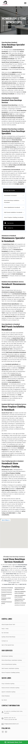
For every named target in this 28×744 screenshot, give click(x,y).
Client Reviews (6, 696)
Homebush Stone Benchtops (18, 25)
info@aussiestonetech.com (11, 723)
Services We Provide (9, 190)
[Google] (6, 732)
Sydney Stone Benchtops (8, 636)
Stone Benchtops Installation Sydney (12, 660)
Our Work (4, 700)
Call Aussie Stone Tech (14, 742)
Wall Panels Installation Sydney (10, 668)
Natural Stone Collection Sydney (10, 687)
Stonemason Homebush (10, 195)
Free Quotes (10, 223)
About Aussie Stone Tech (8, 624)
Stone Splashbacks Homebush (12, 207)
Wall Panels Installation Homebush (13, 212)
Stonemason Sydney (7, 656)
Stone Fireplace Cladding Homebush (13, 217)
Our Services (5, 632)
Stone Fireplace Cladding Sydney (11, 672)
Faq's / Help (5, 628)
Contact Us (10, 228)
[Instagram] (3, 732)
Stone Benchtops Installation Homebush (11, 201)
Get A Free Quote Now (8, 645)
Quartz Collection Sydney (8, 691)
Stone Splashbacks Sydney (9, 664)
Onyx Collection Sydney (8, 683)
